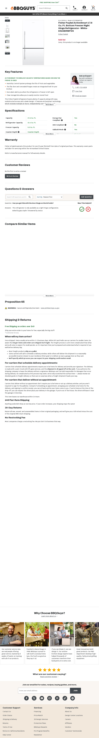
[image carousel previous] (7, 21)
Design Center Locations (74, 715)
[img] (33, 43)
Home (7, 17)
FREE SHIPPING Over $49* (49, 2)
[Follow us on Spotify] (72, 698)
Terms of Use (7, 727)
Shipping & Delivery (10, 719)
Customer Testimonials (73, 731)
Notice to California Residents (14, 731)
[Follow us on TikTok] (65, 698)
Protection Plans (40, 723)
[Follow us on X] (34, 698)
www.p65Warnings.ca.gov (50, 308)
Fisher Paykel (63, 34)
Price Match (38, 715)
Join (75, 691)
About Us (68, 712)
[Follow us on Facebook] (26, 698)
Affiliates (68, 723)
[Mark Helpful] (81, 209)
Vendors (68, 727)
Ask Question (86, 197)
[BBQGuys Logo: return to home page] (23, 8)
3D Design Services (41, 719)
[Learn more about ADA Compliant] (65, 125)
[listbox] (7, 37)
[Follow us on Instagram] (49, 698)
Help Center (7, 735)
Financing (37, 712)
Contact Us (7, 712)
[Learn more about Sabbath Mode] (65, 129)
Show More (49, 104)
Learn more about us (48, 616)
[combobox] (49, 197)
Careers (68, 719)
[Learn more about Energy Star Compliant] (62, 120)
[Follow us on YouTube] (42, 698)
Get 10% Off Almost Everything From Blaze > (49, 14)
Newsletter (38, 735)
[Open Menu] (6, 8)
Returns (5, 723)
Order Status (7, 715)
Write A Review (12, 176)
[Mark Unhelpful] (88, 209)
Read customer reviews (48, 677)
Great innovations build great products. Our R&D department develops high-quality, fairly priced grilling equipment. (86, 653)
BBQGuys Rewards (40, 727)
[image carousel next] (7, 53)
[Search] (67, 8)
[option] (7, 27)
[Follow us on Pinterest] (57, 698)
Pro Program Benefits (41, 731)
